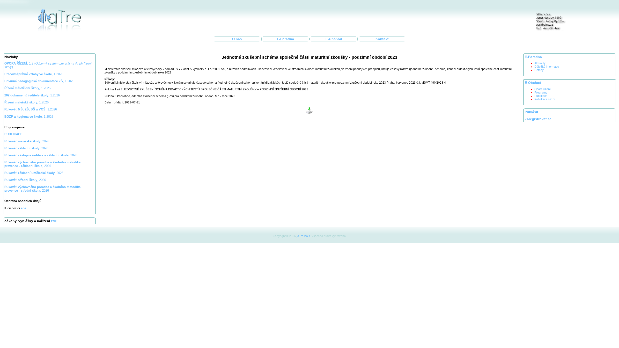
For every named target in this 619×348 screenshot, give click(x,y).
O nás (237, 39)
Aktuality (539, 63)
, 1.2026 (39, 81)
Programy (540, 92)
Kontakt (382, 39)
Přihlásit (531, 112)
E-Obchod (333, 39)
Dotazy (539, 70)
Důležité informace (546, 66)
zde (54, 221)
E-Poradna (285, 39)
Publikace (540, 96)
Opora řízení (542, 89)
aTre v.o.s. (304, 236)
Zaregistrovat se (538, 119)
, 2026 (26, 141)
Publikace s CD (544, 99)
